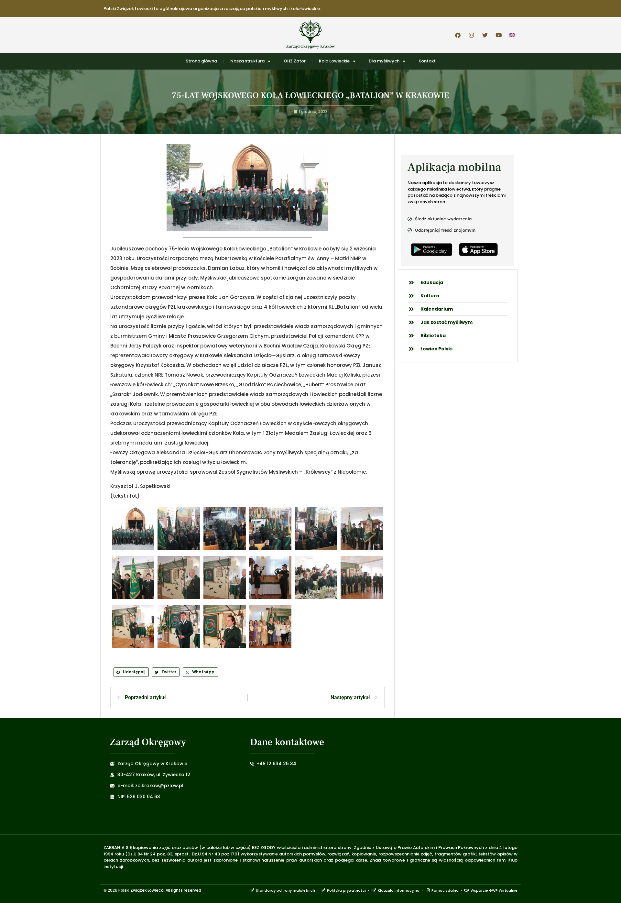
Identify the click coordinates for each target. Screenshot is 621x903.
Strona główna (201, 61)
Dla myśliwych (384, 61)
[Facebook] (457, 34)
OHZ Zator (295, 61)
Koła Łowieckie (334, 61)
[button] (131, 672)
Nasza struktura (247, 61)
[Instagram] (471, 34)
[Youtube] (498, 34)
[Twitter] (484, 34)
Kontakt (427, 61)
